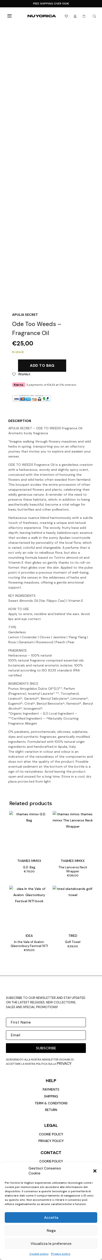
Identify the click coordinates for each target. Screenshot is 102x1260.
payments (51, 1089)
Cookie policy (39, 1254)
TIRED (72, 936)
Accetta (51, 1217)
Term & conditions (51, 1103)
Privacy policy (60, 1254)
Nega (51, 1230)
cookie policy (51, 1134)
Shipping (51, 1096)
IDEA (29, 936)
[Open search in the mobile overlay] (94, 16)
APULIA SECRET (25, 315)
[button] (95, 1171)
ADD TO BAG (42, 365)
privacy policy (51, 1141)
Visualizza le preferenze (51, 1243)
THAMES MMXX (29, 861)
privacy (64, 1063)
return (51, 1110)
